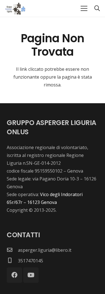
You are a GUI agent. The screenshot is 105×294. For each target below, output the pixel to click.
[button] (97, 8)
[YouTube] (31, 275)
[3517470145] (12, 261)
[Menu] (84, 8)
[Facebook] (14, 275)
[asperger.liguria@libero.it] (12, 250)
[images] (14, 8)
